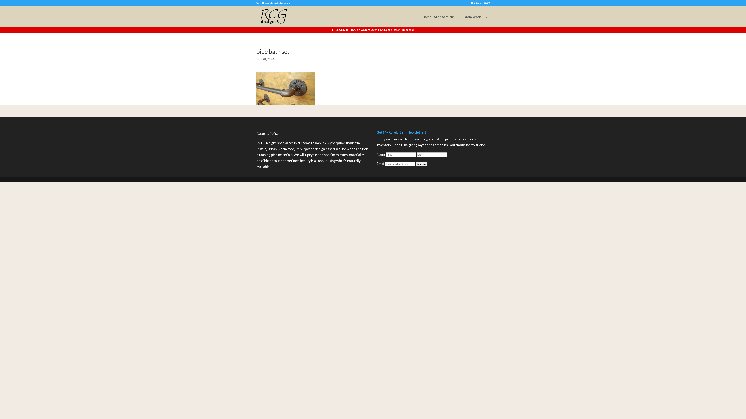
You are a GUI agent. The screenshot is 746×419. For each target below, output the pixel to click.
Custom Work (470, 17)
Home (427, 17)
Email (380, 163)
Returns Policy (267, 133)
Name (381, 154)
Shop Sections (444, 17)
